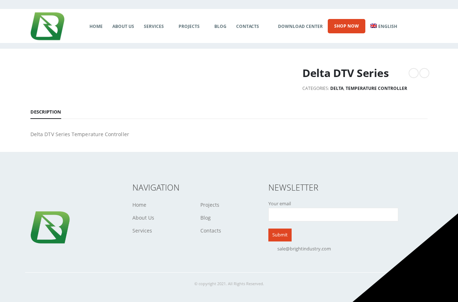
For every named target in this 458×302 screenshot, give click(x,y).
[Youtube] (421, 26)
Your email (279, 204)
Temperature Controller (376, 88)
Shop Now (346, 26)
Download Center (300, 26)
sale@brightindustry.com (304, 249)
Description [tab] (45, 112)
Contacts (247, 26)
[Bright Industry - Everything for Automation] (47, 26)
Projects (189, 26)
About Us (123, 26)
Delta (337, 88)
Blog (220, 26)
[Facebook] (409, 26)
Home (96, 26)
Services (154, 26)
